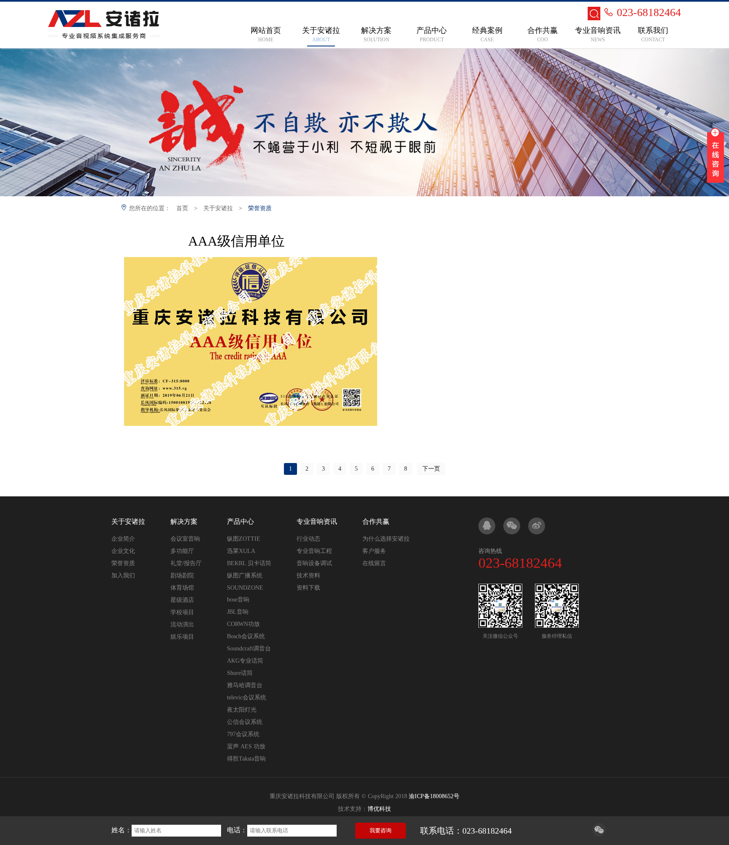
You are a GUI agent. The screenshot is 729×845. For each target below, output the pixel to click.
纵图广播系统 (244, 575)
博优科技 (379, 809)
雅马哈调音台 (244, 685)
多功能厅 (182, 551)
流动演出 (182, 624)
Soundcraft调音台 (249, 648)
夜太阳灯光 (241, 710)
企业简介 (123, 539)
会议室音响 (185, 539)
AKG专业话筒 (245, 661)
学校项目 (182, 612)
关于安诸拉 (218, 208)
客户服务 (374, 551)
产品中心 (240, 521)
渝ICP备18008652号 (434, 796)
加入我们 (123, 575)
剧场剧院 (182, 575)
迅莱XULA (241, 551)
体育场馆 (182, 588)
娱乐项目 (182, 637)
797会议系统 (243, 734)
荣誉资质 (260, 208)
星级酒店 (182, 600)
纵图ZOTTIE (243, 539)
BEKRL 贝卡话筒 (249, 563)
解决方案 (183, 521)
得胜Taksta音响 (246, 759)
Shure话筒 (240, 673)
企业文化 (123, 551)
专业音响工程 (314, 551)
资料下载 (308, 588)
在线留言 (374, 563)
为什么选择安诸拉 (386, 539)
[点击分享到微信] (599, 834)
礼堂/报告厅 (186, 563)
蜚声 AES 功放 (246, 746)
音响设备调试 (314, 563)
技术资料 (308, 575)
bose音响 (238, 599)
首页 (182, 208)
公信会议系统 (244, 722)
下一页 (431, 469)
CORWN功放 (243, 624)
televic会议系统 (246, 697)
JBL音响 (237, 612)
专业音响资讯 (317, 521)
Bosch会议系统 (246, 636)
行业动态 (308, 539)
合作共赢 (375, 521)
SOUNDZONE (245, 588)
